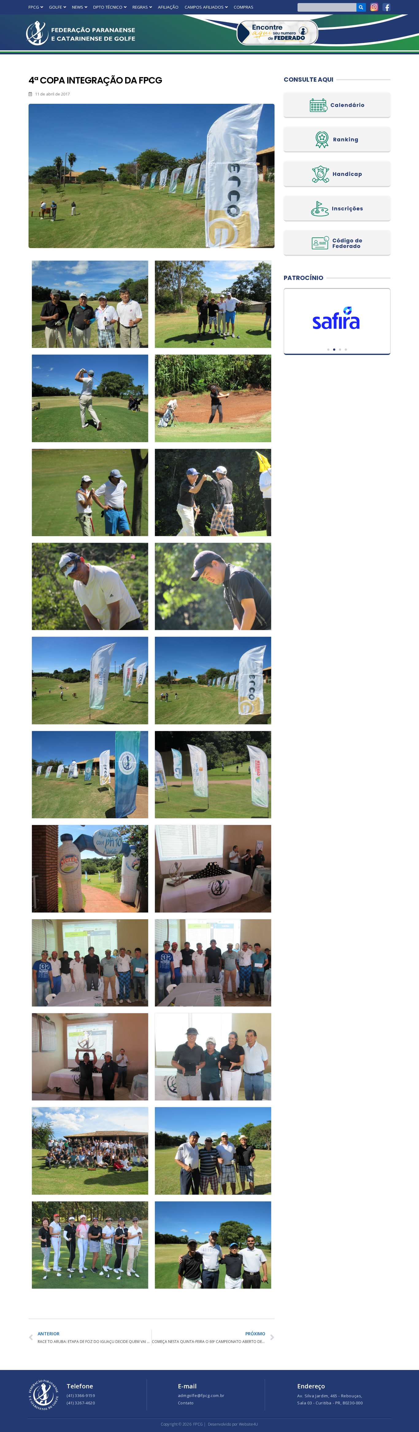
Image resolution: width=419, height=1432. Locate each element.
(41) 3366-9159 (81, 1395)
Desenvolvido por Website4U (233, 1424)
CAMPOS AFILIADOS (204, 7)
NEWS (77, 7)
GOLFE (55, 7)
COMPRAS (243, 7)
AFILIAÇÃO (168, 7)
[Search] (361, 7)
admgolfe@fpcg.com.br (201, 1395)
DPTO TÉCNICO (107, 7)
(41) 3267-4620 (81, 1403)
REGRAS (140, 7)
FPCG (34, 7)
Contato (186, 1403)
